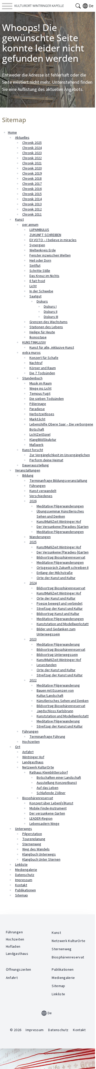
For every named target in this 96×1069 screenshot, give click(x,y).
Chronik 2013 (32, 204)
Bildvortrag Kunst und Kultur (58, 613)
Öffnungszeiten (18, 969)
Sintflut (34, 265)
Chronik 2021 (32, 163)
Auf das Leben (47, 787)
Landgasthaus (33, 762)
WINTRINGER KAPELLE (39, 6)
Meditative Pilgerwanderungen (60, 506)
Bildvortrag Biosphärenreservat (61, 557)
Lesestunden (47, 665)
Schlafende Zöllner (51, 793)
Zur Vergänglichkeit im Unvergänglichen (59, 455)
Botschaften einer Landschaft (59, 777)
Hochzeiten (31, 741)
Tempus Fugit (39, 393)
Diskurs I (50, 306)
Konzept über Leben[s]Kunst (51, 803)
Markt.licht (37, 419)
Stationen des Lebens (46, 327)
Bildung (28, 475)
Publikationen (25, 890)
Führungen (37, 485)
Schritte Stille (39, 270)
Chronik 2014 (32, 199)
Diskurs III (51, 316)
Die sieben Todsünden (46, 398)
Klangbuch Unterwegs (39, 854)
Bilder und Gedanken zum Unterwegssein (56, 632)
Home (12, 132)
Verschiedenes (40, 496)
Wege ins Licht (40, 388)
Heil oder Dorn (40, 260)
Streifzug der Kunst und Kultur (60, 608)
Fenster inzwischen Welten (50, 255)
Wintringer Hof (33, 757)
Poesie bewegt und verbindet (59, 603)
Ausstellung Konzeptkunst (57, 782)
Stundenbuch (32, 378)
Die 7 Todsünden (42, 373)
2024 (33, 583)
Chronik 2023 (32, 153)
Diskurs (42, 301)
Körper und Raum (42, 368)
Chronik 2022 (32, 158)
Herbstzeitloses (41, 414)
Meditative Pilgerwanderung (58, 644)
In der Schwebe (41, 291)
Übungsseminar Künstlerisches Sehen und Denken (60, 514)
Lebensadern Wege (44, 823)
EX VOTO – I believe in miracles (53, 240)
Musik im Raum (40, 383)
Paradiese (37, 409)
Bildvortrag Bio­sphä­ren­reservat (61, 649)
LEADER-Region (40, 818)
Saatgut (35, 296)
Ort (17, 747)
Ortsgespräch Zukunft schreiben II (63, 567)
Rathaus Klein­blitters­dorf (48, 772)
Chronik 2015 (32, 194)
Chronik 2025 (32, 142)
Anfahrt (28, 752)
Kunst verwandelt (42, 491)
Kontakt (21, 885)
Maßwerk (36, 444)
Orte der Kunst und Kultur (56, 578)
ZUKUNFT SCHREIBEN (45, 235)
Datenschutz (24, 875)
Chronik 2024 (32, 148)
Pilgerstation (32, 834)
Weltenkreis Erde (42, 250)
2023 (33, 639)
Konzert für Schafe (43, 357)
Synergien (37, 245)
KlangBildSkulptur (42, 439)
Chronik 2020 (32, 168)
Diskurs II (50, 311)
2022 (33, 680)
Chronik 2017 (32, 183)
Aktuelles (22, 137)
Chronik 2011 (32, 214)
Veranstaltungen (27, 470)
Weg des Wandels (36, 849)
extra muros (31, 352)
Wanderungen (40, 537)
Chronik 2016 (32, 188)
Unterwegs (23, 828)
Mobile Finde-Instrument (48, 808)
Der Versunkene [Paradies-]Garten (63, 526)
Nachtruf (35, 363)
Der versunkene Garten (47, 813)
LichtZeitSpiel (39, 434)
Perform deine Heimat (46, 460)
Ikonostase (38, 337)
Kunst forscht (32, 450)
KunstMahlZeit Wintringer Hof (59, 521)
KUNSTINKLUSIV (34, 342)
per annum (30, 224)
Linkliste (21, 864)
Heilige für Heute (42, 332)
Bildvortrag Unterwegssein (57, 654)
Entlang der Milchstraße (55, 572)
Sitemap (21, 895)
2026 (33, 501)
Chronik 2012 (32, 209)
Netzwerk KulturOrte (38, 767)
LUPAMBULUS (39, 229)
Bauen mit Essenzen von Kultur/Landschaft (55, 693)
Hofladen (13, 946)
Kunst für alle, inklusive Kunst (51, 347)
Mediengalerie (26, 869)
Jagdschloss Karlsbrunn (55, 711)
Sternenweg (31, 844)
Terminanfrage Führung (47, 736)
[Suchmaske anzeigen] (78, 5)
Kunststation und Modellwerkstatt (63, 624)
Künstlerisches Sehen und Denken (63, 700)
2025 (33, 542)
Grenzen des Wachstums (48, 322)
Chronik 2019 (32, 173)
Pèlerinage (37, 404)
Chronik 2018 (32, 178)
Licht (33, 286)
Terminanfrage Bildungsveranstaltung (58, 480)
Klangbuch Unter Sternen (41, 859)
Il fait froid (37, 281)
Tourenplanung (33, 839)
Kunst (19, 219)
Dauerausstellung (35, 465)
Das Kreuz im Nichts (44, 276)
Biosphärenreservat (37, 798)
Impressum (23, 880)
